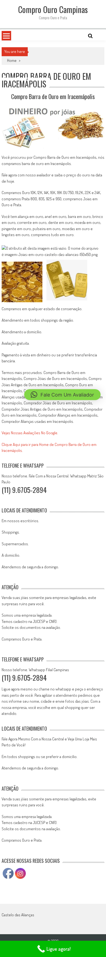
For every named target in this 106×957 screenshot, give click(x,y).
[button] (62, 394)
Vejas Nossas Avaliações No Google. (30, 432)
